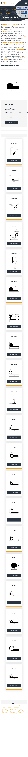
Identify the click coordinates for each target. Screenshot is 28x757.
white (11, 112)
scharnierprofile (13, 709)
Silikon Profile (6, 13)
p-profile (10, 706)
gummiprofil (21, 712)
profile (4, 9)
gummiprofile (13, 712)
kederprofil (16, 706)
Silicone (13, 109)
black (20, 112)
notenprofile (5, 712)
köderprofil (4, 709)
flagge (3, 706)
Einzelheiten (14, 160)
